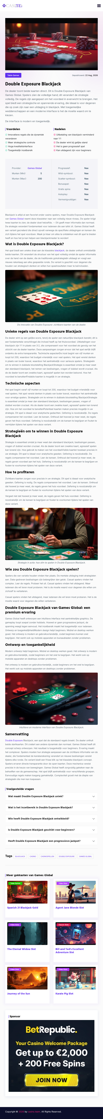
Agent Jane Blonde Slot (70, 908)
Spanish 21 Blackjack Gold (22, 908)
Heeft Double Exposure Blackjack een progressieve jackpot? (44, 841)
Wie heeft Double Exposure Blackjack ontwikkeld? (38, 819)
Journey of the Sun (18, 994)
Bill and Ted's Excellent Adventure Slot (70, 951)
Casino (33, 856)
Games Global (35, 168)
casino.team (34, 1111)
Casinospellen (47, 856)
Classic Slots (64, 925)
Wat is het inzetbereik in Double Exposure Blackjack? (40, 807)
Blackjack (20, 856)
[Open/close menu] (99, 5)
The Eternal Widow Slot (21, 949)
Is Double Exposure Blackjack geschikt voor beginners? (41, 830)
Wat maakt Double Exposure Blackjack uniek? (35, 796)
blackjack (59, 250)
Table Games (13, 75)
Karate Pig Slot (64, 994)
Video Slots (63, 883)
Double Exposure (14, 740)
